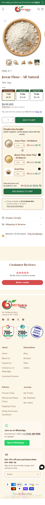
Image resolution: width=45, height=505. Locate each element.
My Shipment (29, 398)
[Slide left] (3, 63)
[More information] (43, 2)
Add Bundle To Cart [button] (22, 191)
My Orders (28, 403)
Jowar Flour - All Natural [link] (25, 141)
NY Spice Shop (25, 494)
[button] (3, 9)
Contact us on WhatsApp (8, 370)
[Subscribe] (37, 474)
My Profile (28, 393)
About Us (6, 358)
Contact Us (7, 363)
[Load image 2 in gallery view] (16, 62)
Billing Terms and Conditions (9, 413)
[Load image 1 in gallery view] (9, 62)
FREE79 (37, 2)
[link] (8, 143)
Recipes (27, 358)
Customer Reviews (10, 376)
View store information (15, 206)
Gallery (27, 368)
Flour (9, 83)
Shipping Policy (9, 406)
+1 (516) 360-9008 (31, 434)
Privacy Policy (8, 393)
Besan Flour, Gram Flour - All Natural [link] (25, 156)
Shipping (6, 107)
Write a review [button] (22, 282)
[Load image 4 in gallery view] (30, 62)
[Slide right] (42, 63)
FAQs (26, 363)
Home (4, 353)
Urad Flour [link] (19, 169)
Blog (26, 353)
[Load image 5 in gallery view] (37, 62)
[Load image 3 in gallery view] (23, 62)
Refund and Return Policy (10, 400)
